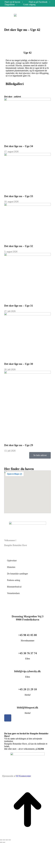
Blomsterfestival (14, 586)
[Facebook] (7, 717)
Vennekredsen (13, 593)
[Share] (4, 839)
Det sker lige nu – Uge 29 (18, 445)
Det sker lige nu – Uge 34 (18, 146)
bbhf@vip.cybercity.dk (27, 671)
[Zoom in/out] (9, 839)
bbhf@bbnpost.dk (27, 707)
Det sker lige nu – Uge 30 (18, 363)
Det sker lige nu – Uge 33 (18, 196)
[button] (44, 15)
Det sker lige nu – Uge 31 (18, 305)
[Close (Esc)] (1, 839)
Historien (11, 567)
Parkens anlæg (13, 580)
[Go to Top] (27, 836)
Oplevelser (12, 560)
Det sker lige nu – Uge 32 (18, 246)
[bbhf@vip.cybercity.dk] (27, 663)
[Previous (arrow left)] (1, 842)
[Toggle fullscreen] (7, 839)
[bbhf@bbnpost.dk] (27, 699)
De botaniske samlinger (17, 573)
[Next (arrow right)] (4, 842)
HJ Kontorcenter (23, 776)
